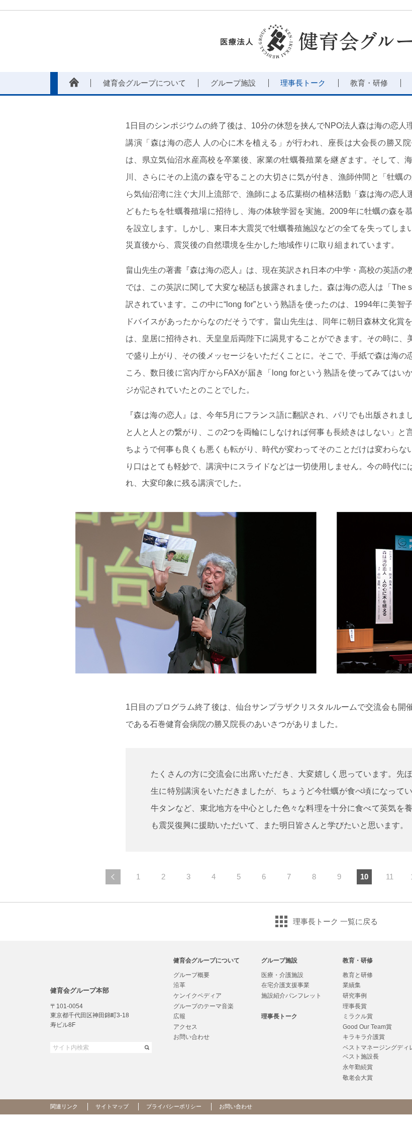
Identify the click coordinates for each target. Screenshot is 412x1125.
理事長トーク (279, 1016)
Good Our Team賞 (367, 1026)
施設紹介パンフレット (291, 995)
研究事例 (355, 995)
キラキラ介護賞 (364, 1036)
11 (389, 876)
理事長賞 (355, 1006)
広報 (179, 1016)
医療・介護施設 (282, 975)
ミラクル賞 (358, 1016)
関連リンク (64, 1106)
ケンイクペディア (197, 995)
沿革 (179, 985)
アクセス (185, 1026)
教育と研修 (358, 975)
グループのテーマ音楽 (203, 1006)
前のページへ (113, 876)
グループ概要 (191, 975)
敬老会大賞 (358, 1077)
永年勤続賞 (358, 1067)
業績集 (352, 985)
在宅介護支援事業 (285, 985)
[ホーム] (74, 83)
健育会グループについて (206, 960)
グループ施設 (279, 960)
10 (364, 876)
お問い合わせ (191, 1036)
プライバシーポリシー (173, 1106)
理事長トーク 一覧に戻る (335, 921)
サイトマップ (112, 1106)
